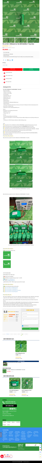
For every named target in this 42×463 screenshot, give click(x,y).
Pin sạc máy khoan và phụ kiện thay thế (23, 436)
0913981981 (7, 456)
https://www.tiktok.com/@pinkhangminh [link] (11, 287)
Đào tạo (13, 422)
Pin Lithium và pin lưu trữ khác (36, 435)
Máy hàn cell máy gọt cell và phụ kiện (5, 432)
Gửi (30, 328)
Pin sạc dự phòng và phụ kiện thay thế (17, 439)
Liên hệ (8, 424)
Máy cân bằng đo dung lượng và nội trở (17, 432)
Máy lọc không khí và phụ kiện (24, 439)
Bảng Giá (4, 424)
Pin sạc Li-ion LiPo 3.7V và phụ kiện (5, 436)
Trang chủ (4, 422)
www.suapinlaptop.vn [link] (11, 279)
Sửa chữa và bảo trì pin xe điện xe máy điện (14, 362)
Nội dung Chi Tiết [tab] (7, 87)
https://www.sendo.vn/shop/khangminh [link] (11, 291)
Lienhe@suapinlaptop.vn (11, 280)
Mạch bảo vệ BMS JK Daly (11, 435)
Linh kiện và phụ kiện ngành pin (30, 432)
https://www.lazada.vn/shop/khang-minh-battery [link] (13, 290)
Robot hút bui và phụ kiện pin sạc (5, 439)
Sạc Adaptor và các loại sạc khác (17, 436)
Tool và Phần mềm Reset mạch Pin (11, 432)
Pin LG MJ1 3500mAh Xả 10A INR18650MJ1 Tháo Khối (16, 369)
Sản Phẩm (18, 422)
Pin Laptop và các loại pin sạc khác (11, 439)
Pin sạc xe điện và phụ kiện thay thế (30, 436)
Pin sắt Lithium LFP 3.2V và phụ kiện (36, 432)
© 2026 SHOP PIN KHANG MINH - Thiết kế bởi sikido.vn (21, 461)
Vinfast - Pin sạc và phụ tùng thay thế (23, 432)
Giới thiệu (8, 422)
